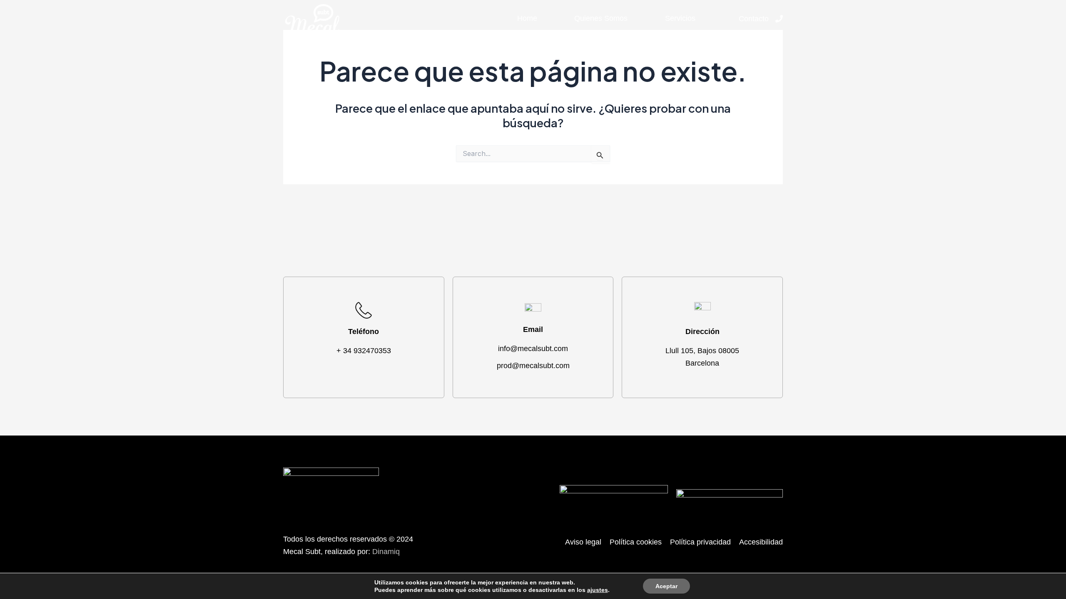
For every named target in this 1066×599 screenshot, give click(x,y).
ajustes (597, 590)
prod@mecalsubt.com (533, 365)
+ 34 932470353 (363, 351)
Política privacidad (700, 542)
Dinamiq (386, 551)
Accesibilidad (761, 542)
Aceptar (666, 586)
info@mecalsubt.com (533, 348)
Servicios (680, 18)
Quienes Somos (601, 18)
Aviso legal (583, 542)
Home (527, 18)
